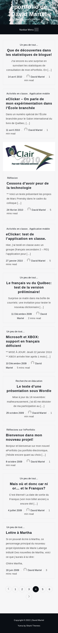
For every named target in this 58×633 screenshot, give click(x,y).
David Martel (38, 76)
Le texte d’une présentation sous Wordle (29, 388)
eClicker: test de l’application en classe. (26, 236)
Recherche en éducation (29, 380)
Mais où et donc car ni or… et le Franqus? (29, 486)
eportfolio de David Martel (29, 10)
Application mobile (39, 93)
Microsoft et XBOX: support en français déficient (23, 341)
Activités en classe (17, 93)
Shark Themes (33, 625)
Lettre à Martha (19, 532)
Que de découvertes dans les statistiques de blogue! (29, 52)
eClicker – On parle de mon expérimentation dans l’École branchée (29, 103)
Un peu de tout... (29, 44)
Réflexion (12, 177)
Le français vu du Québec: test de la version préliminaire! (29, 287)
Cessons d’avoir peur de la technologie (28, 185)
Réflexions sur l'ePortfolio (20, 429)
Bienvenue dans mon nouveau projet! (24, 437)
